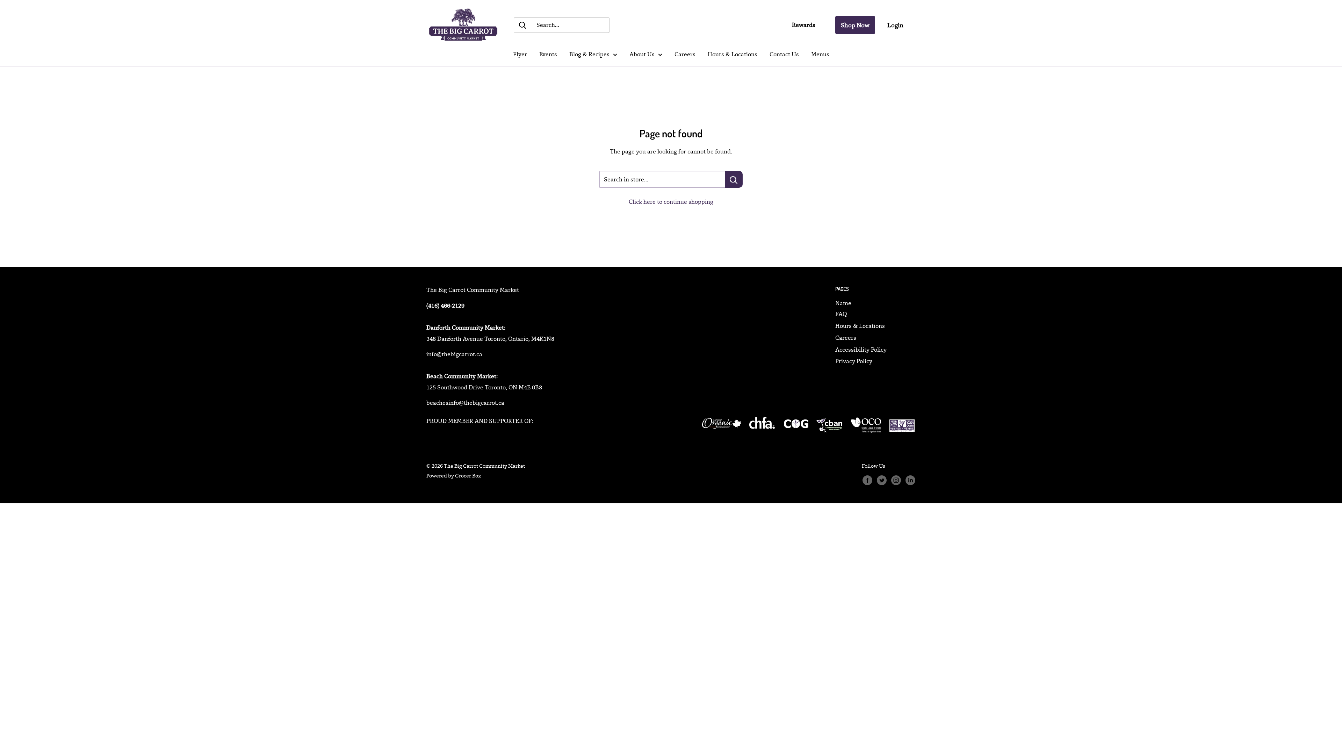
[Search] (522, 25)
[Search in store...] (734, 179)
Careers (684, 54)
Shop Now (855, 25)
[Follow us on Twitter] (881, 480)
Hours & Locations (732, 54)
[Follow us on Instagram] (895, 480)
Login (895, 25)
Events (548, 54)
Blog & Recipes (589, 54)
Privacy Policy (853, 361)
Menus (820, 54)
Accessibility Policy (861, 349)
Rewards (803, 25)
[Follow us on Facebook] (867, 480)
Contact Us (784, 54)
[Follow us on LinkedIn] (910, 480)
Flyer (520, 54)
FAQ (841, 314)
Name (843, 303)
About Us (642, 54)
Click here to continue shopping (671, 202)
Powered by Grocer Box (453, 475)
